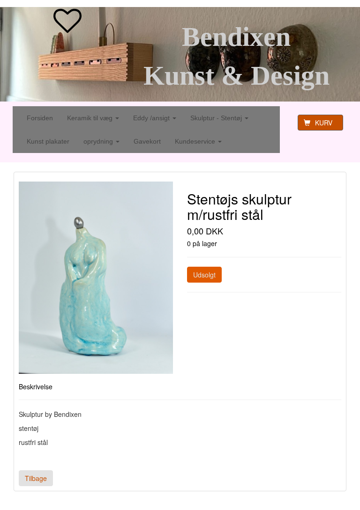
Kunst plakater (48, 141)
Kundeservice (196, 141)
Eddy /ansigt (152, 118)
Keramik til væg (90, 118)
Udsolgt (204, 274)
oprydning (99, 141)
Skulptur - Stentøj (217, 118)
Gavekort (147, 141)
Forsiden (40, 118)
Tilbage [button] (36, 478)
